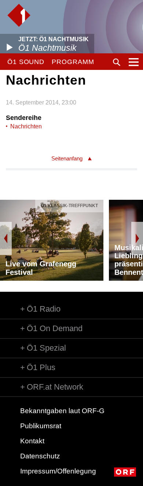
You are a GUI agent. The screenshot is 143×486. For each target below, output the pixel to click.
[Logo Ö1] (18, 15)
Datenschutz (40, 456)
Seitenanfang (66, 158)
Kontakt (32, 441)
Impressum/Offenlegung (58, 471)
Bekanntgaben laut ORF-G (62, 411)
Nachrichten (26, 126)
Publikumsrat (40, 426)
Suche (116, 62)
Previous (6, 238)
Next (137, 238)
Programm (73, 61)
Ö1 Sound (25, 61)
